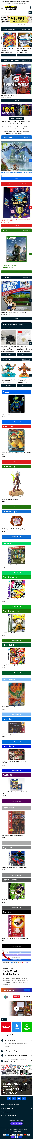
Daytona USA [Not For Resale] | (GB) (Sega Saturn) (14, 867)
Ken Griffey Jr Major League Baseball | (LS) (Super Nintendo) (14, 762)
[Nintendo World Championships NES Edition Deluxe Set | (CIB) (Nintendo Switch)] (16, 202)
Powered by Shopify (16, 1131)
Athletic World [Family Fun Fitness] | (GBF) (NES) (13, 312)
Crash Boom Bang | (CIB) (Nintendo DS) (7, 49)
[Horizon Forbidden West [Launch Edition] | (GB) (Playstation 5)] (16, 156)
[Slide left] (2, 44)
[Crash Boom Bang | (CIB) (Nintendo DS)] (8, 40)
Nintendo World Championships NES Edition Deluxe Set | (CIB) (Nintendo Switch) (15, 219)
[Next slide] (19, 21)
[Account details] (26, 8)
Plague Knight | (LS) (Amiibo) (9, 414)
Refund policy (20, 1120)
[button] (2, 8)
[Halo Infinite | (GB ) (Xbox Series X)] (16, 249)
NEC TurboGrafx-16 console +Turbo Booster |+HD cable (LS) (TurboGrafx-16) (8, 348)
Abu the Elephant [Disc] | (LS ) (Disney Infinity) (13, 529)
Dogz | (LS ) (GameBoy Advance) (10, 632)
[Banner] (6, 996)
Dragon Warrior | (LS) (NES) (9, 706)
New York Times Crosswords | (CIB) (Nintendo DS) (24, 49)
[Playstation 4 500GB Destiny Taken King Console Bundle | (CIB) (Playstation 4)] (24, 337)
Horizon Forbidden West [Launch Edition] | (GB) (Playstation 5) (16, 173)
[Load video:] (16, 1008)
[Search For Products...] (30, 12)
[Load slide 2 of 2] (16, 21)
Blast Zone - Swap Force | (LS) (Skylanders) (23, 379)
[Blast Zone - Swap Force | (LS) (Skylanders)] (24, 370)
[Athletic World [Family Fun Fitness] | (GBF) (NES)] (16, 296)
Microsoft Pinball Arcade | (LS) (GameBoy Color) (14, 599)
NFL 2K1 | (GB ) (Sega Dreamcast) (10, 899)
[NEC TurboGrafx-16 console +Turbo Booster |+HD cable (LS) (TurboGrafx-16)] (8, 337)
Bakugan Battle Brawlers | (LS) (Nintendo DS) (13, 665)
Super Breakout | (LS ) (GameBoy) (10, 565)
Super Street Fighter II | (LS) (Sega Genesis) (12, 835)
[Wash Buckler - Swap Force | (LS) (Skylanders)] (8, 370)
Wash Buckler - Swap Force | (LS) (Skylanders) (8, 379)
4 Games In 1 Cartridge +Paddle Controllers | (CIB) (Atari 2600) (16, 792)
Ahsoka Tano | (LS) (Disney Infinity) (10, 499)
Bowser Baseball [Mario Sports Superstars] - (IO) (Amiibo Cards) (16, 453)
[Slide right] (30, 44)
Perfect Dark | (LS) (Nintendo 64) (10, 734)
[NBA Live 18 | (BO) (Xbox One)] (16, 79)
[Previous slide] (11, 21)
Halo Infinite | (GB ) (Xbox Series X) (10, 265)
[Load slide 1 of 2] (13, 21)
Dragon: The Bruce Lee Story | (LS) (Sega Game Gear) (15, 938)
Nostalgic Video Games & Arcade (18, 1129)
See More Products (16, 422)
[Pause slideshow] (22, 21)
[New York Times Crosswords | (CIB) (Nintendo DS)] (24, 40)
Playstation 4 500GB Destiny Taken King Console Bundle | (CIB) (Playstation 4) (24, 348)
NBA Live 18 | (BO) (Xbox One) (9, 95)
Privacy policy (12, 1120)
